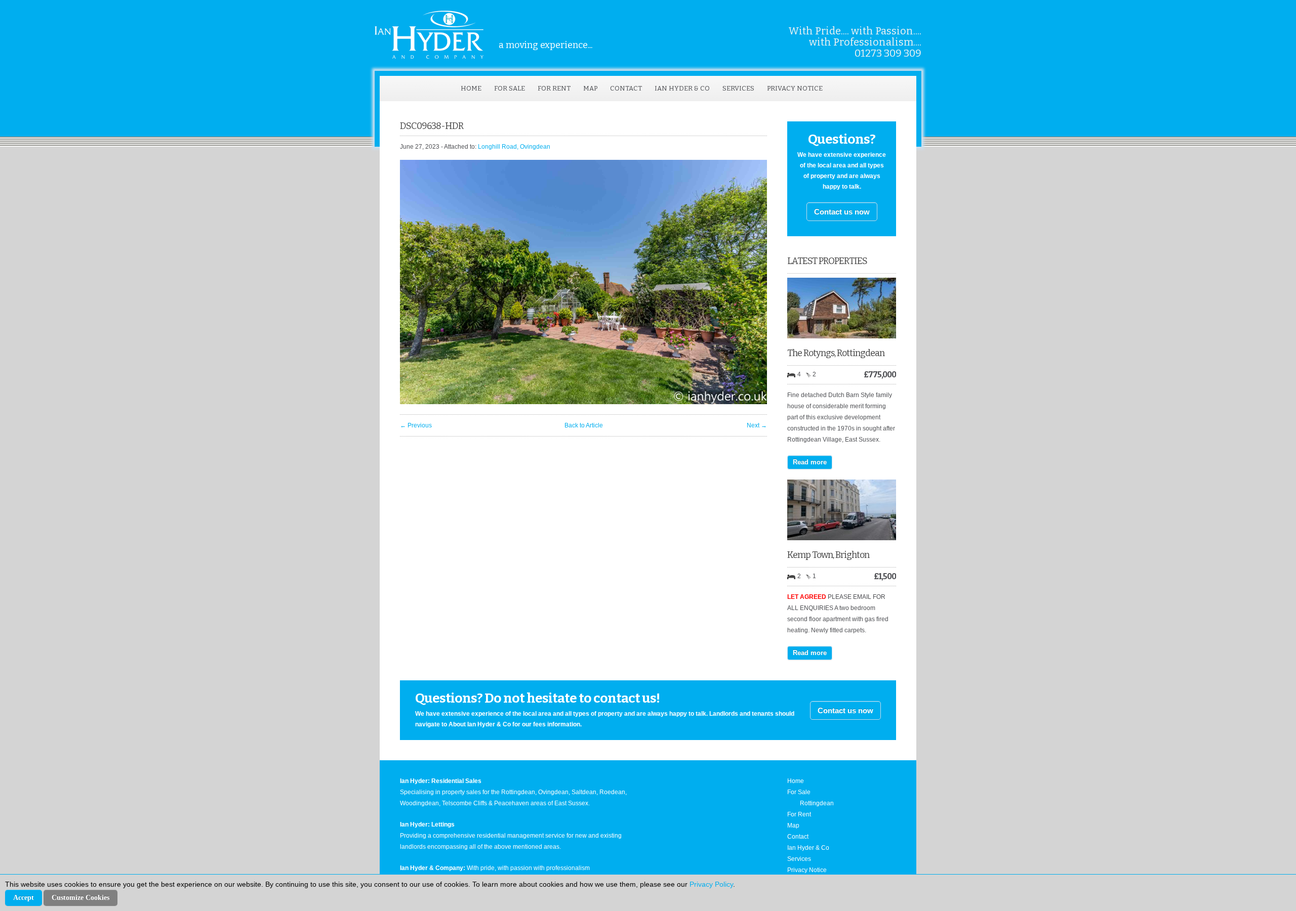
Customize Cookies (80, 897)
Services (738, 88)
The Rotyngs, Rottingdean (835, 353)
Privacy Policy (711, 884)
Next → (757, 425)
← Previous (416, 425)
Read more (810, 462)
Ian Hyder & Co (682, 88)
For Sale (509, 88)
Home (471, 88)
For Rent (554, 88)
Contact (626, 88)
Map (590, 88)
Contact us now (842, 211)
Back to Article (583, 425)
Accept (23, 897)
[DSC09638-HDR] (583, 402)
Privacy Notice (795, 88)
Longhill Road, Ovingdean (514, 146)
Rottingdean (817, 803)
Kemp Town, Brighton (828, 554)
